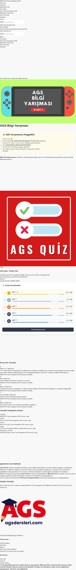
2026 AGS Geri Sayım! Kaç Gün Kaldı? (12, 551)
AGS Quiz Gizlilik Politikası (8, 549)
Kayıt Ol (8, 31)
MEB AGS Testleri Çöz (7, 13)
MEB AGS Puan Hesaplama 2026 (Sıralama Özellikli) (16, 374)
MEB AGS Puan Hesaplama (33, 485)
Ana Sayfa (3, 9)
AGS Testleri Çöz (5, 485)
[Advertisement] (38, 63)
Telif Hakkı (3, 545)
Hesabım (3, 5)
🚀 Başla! (5, 151)
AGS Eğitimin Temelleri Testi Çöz (53, 485)
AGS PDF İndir (4, 15)
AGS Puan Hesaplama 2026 (8, 11)
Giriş (4, 145)
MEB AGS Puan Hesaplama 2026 (10, 1)
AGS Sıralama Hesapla (18, 485)
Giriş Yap (3, 3)
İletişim (2, 547)
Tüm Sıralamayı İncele (38, 329)
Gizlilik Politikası (5, 543)
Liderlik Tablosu (4, 563)
